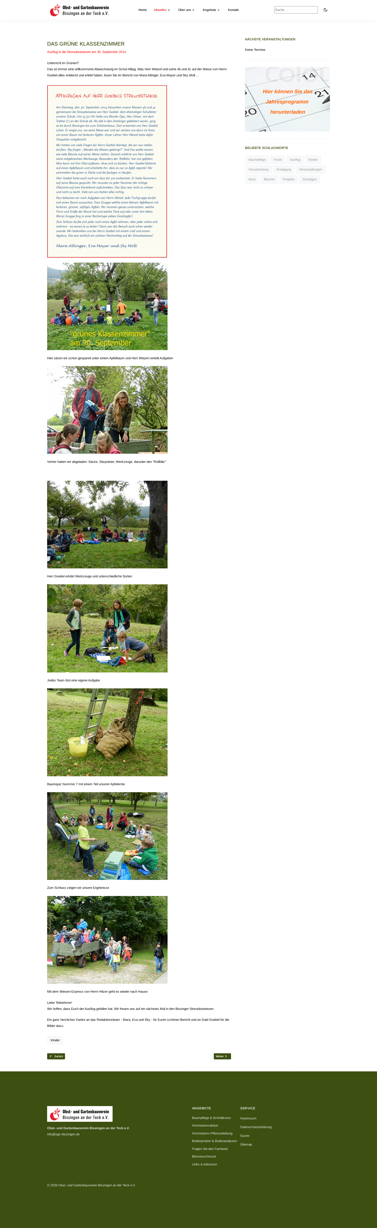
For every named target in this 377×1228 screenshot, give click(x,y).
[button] (162, 10)
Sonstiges (310, 179)
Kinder (55, 1040)
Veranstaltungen (310, 169)
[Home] (80, 1114)
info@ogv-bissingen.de (63, 1134)
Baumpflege (257, 159)
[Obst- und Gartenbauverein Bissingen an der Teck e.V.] (80, 10)
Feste (278, 159)
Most (252, 179)
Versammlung (258, 169)
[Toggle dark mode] (325, 9)
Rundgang (283, 169)
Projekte (289, 179)
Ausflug (295, 159)
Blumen (269, 179)
